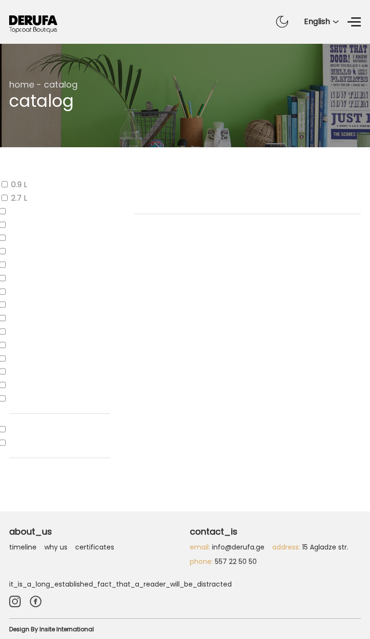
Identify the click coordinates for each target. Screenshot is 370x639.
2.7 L (19, 198)
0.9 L (19, 184)
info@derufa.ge (227, 547)
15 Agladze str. (310, 547)
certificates (94, 547)
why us (55, 547)
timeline (23, 547)
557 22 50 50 (223, 561)
